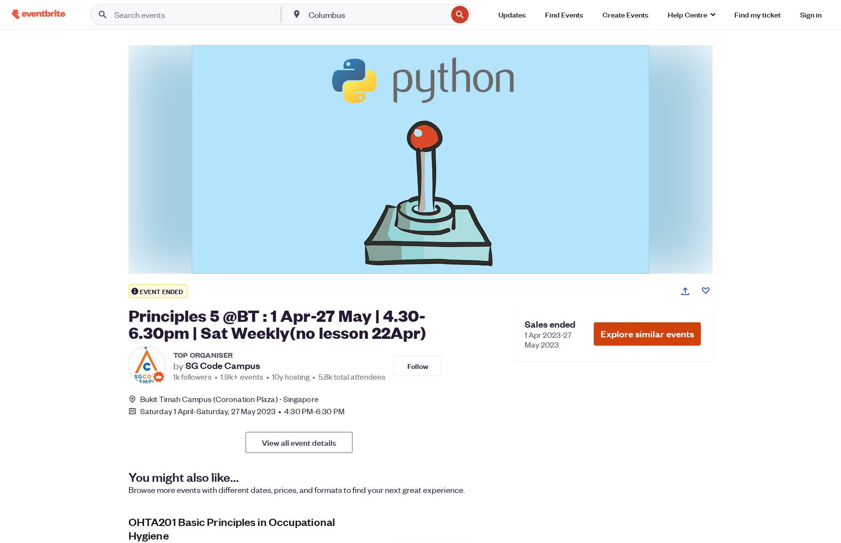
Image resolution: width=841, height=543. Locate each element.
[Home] (38, 14)
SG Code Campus (222, 365)
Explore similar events (647, 334)
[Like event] (706, 291)
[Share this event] (685, 291)
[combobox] (377, 14)
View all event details (299, 442)
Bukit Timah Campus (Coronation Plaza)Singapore (229, 399)
